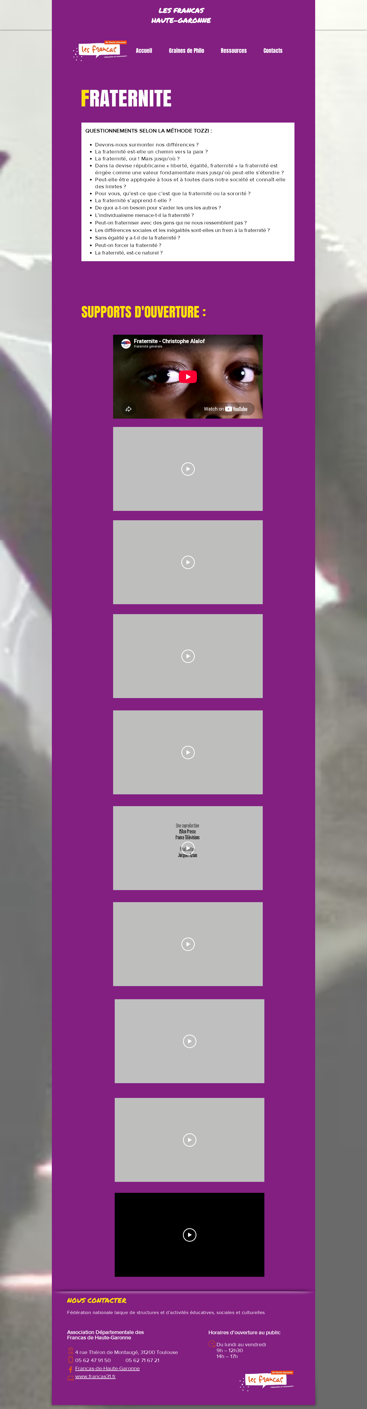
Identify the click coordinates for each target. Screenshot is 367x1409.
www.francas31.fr (95, 1376)
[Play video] (188, 469)
